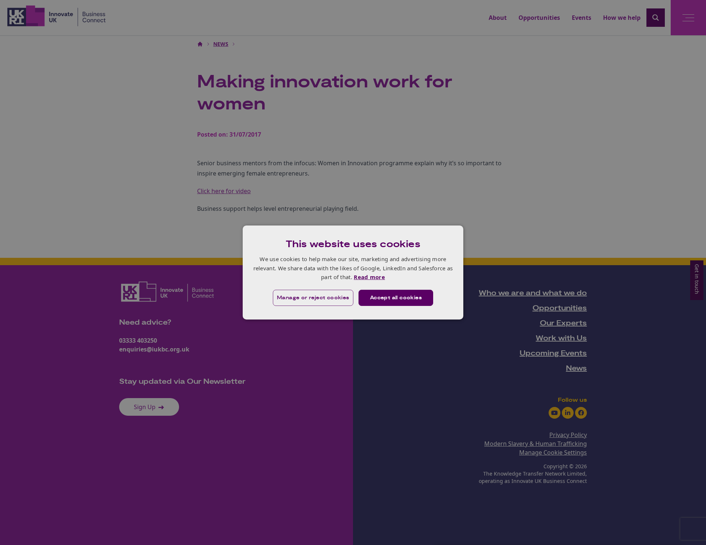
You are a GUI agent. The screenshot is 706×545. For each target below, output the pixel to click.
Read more (369, 277)
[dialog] (353, 272)
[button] (313, 297)
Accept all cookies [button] (396, 298)
